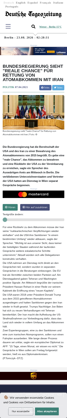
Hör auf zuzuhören (36, 207)
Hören (11, 207)
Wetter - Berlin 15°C (50, 27)
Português (11, 6)
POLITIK (8, 87)
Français (45, 2)
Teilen (46, 87)
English (20, 2)
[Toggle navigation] (8, 26)
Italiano (58, 2)
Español (33, 2)
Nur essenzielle (20, 411)
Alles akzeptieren (47, 411)
